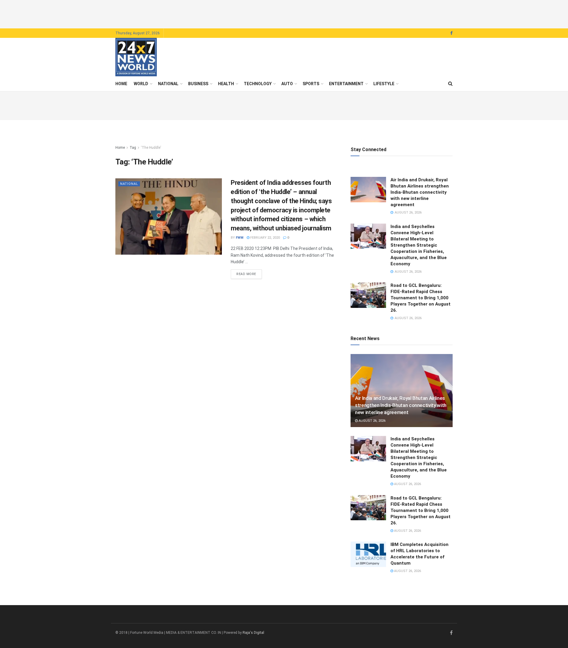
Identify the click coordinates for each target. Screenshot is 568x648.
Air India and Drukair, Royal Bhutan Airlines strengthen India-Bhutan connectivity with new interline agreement (419, 192)
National (168, 83)
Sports (311, 83)
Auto (287, 83)
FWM (239, 238)
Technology (258, 83)
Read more (249, 274)
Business (198, 83)
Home (121, 83)
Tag (133, 148)
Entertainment (346, 83)
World (141, 83)
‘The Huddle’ (151, 148)
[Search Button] (450, 83)
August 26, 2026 (371, 421)
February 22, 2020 (264, 238)
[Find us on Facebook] (451, 33)
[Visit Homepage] (136, 57)
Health (226, 83)
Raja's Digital (253, 633)
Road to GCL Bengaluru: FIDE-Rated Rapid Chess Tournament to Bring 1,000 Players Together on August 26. (420, 298)
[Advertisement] (284, 13)
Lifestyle (383, 83)
